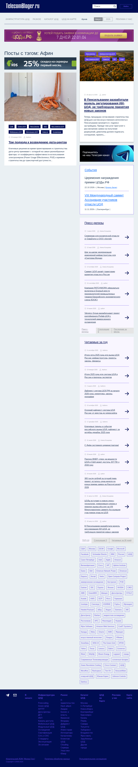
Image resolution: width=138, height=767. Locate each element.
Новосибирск (87, 709)
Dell (90, 571)
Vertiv (102, 576)
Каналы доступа (45, 721)
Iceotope (84, 604)
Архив (84, 19)
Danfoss (84, 682)
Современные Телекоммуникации (94, 660)
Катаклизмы (66, 736)
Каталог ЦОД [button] (51, 19)
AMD (110, 632)
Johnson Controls (119, 676)
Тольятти (85, 727)
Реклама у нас (124, 19)
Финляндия (106, 621)
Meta (93, 632)
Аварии (64, 709)
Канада (84, 632)
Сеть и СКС (43, 736)
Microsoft (120, 549)
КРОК (121, 643)
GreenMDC (93, 593)
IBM (112, 554)
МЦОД (91, 654)
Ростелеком (86, 621)
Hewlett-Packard (87, 610)
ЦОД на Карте (69, 19)
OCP (100, 599)
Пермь (84, 721)
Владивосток (87, 733)
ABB (82, 593)
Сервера (65, 747)
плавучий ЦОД (87, 676)
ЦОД (130, 554)
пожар (126, 654)
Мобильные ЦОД (16, 132)
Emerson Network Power (106, 571)
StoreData (85, 643)
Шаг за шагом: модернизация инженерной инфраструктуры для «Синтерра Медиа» (100, 255)
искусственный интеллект (91, 637)
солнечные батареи (120, 660)
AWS (92, 599)
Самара (84, 724)
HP (108, 565)
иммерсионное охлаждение (92, 582)
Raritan (97, 615)
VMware (119, 637)
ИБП (45, 126)
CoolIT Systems (124, 626)
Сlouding (64, 744)
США (122, 59)
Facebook (85, 554)
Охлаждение (57, 132)
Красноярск (86, 715)
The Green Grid (109, 643)
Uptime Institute (119, 565)
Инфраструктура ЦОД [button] (17, 19)
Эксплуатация (44, 741)
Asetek (83, 599)
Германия (118, 599)
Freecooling (43, 703)
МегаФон (84, 671)
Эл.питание (43, 744)
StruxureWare (120, 671)
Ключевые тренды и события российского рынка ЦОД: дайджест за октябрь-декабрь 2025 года (102, 429)
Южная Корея (102, 676)
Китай (93, 576)
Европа (84, 576)
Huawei (118, 621)
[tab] (88, 331)
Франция (119, 632)
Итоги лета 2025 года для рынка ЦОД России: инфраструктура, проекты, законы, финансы (101, 358)
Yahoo (83, 649)
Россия (121, 554)
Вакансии (65, 718)
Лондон (109, 637)
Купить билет (111, 187)
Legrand (116, 654)
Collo (11, 126)
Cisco (100, 565)
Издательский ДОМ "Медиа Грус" (20, 759)
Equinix (101, 588)
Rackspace (96, 671)
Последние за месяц (120, 330)
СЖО (129, 588)
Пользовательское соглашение (93, 759)
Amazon (117, 560)
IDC (92, 588)
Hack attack (66, 706)
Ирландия (128, 604)
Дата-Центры (34, 126)
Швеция (104, 593)
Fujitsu (117, 604)
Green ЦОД (22, 126)
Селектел (121, 649)
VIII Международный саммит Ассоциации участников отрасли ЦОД (104, 200)
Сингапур (95, 604)
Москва (92, 549)
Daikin (110, 649)
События (91, 170)
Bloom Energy (103, 654)
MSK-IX (96, 643)
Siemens (118, 610)
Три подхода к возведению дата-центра (38, 142)
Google (110, 549)
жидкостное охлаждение (114, 615)
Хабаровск (86, 730)
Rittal (83, 654)
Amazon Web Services (105, 626)
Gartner (84, 588)
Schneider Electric (100, 554)
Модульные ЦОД (32, 132)
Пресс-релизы (94, 223)
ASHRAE (107, 604)
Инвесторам (66, 730)
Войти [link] (126, 6)
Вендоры (65, 721)
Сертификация (45, 733)
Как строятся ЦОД (57, 126)
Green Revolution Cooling (91, 665)
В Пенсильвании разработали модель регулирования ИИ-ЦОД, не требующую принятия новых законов (102, 529)
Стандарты (43, 739)
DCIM (101, 549)
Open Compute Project (117, 576)
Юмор (63, 753)
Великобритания (87, 565)
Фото (108, 599)
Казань (84, 718)
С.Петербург (86, 706)
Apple (108, 560)
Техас (92, 649)
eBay (100, 610)
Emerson (123, 571)
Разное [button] (37, 19)
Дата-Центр (85, 615)
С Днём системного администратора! (101, 445)
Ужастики (65, 750)
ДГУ (40, 715)
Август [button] (98, 19)
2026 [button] (108, 19)
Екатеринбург (87, 712)
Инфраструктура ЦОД (107, 54)
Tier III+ (108, 671)
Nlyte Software (86, 626)
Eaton (83, 571)
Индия (108, 610)
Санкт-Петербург (87, 560)
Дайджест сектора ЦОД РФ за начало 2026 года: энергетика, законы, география (102, 394)
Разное (64, 695)
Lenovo (101, 649)
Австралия (111, 582)
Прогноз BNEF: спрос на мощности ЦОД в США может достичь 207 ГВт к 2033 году (101, 462)
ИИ (114, 59)
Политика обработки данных (57, 759)
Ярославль (86, 736)
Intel (100, 560)
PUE (122, 582)
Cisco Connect (110, 665)
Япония (110, 588)
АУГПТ (41, 709)
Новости (45, 132)
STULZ (129, 593)
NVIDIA (120, 588)
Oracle (101, 632)
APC (96, 621)
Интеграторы (67, 733)
